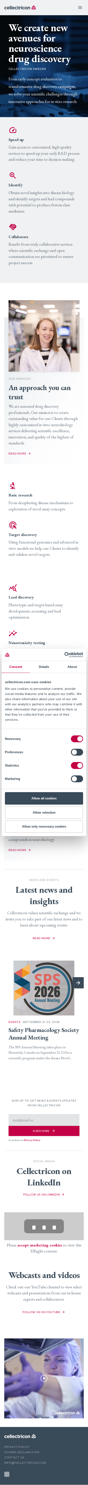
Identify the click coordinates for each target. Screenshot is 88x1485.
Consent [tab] (15, 667)
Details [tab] (44, 667)
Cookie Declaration (21, 1452)
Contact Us (14, 1457)
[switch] (77, 752)
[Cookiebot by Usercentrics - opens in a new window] (64, 655)
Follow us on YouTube (41, 1312)
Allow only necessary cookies (44, 826)
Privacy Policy (32, 1140)
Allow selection (44, 812)
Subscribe (44, 1131)
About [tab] (72, 667)
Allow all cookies (44, 798)
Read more (41, 938)
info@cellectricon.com (25, 1462)
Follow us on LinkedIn (41, 1194)
